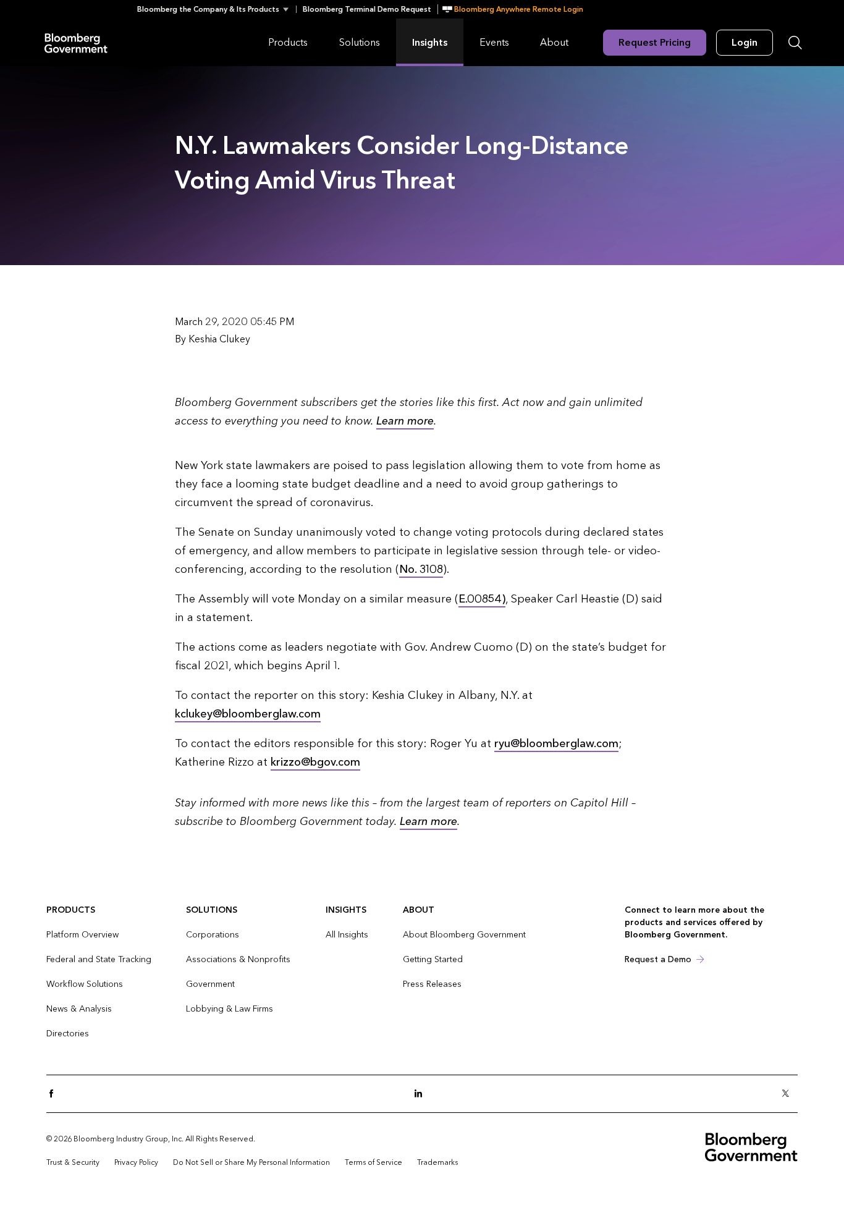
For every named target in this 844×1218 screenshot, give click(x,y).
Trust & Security (72, 1162)
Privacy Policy (136, 1162)
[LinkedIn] (422, 1094)
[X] (789, 1094)
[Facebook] (55, 1094)
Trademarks (437, 1162)
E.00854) (481, 599)
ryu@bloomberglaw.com (556, 744)
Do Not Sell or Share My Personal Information (251, 1162)
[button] (216, 9)
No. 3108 (421, 569)
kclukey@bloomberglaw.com (248, 714)
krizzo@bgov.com (315, 762)
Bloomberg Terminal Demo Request (367, 9)
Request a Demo (658, 959)
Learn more (405, 421)
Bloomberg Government (76, 42)
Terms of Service (373, 1162)
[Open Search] (795, 42)
